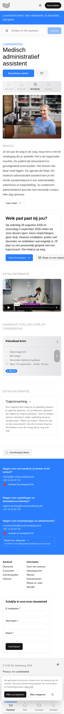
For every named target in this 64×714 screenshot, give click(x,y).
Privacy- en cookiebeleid (16, 671)
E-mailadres (13, 608)
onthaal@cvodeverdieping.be (18, 476)
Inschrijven (14, 646)
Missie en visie (34, 583)
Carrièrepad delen (19, 452)
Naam (10, 633)
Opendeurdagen (17, 257)
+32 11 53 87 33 (11, 480)
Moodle (31, 587)
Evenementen (34, 578)
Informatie (32, 561)
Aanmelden (53, 5)
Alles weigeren (38, 694)
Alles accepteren (15, 694)
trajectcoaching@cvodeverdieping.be (23, 505)
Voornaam (12, 620)
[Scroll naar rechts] (57, 356)
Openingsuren (34, 570)
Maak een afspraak (14, 540)
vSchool (7, 578)
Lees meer (11, 203)
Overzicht (8, 566)
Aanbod (7, 561)
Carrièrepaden (10, 574)
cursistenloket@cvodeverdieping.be (22, 525)
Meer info (29, 687)
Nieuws (30, 574)
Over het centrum (36, 566)
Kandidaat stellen (18, 73)
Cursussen (8, 570)
